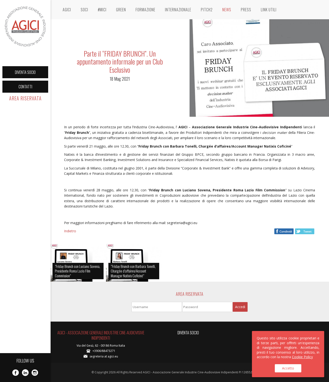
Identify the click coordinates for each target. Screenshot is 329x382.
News (226, 10)
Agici (67, 10)
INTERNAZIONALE (178, 10)
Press (246, 10)
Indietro (70, 231)
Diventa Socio (25, 72)
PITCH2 (207, 10)
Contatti (25, 87)
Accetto (288, 368)
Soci (84, 10)
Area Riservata (25, 98)
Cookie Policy (302, 357)
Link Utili (268, 10)
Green (121, 10)
